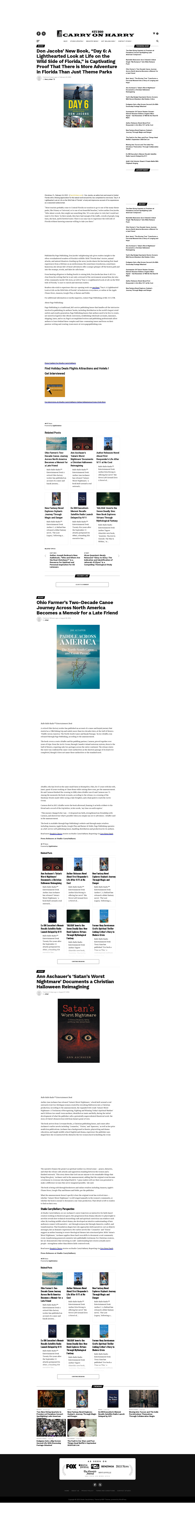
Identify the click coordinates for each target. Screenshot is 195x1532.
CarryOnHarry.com (76, 195)
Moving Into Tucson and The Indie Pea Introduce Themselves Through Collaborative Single (142, 147)
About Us (75, 1490)
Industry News (92, 41)
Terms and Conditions (105, 1490)
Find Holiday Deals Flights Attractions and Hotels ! (77, 368)
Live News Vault (106, 833)
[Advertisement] (97, 14)
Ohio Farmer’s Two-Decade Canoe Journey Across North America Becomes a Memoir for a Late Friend (142, 71)
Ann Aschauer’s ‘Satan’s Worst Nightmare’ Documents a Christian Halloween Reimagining (140, 90)
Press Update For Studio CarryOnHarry (60, 363)
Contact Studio (124, 41)
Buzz (65, 41)
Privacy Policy (87, 1490)
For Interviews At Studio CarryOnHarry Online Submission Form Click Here (75, 402)
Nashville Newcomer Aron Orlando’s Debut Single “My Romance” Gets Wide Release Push (141, 62)
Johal (46, 620)
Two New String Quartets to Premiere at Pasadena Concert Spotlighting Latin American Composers (140, 52)
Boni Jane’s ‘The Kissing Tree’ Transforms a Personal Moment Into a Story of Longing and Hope (142, 80)
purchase (96, 287)
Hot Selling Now (108, 41)
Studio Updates (76, 41)
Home (66, 1490)
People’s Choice (56, 833)
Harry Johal (49, 79)
